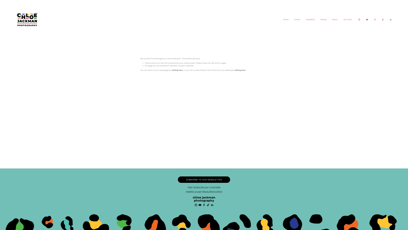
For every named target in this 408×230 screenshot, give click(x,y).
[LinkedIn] (391, 20)
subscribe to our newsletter (204, 179)
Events (297, 20)
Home (286, 20)
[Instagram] (359, 20)
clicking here (177, 70)
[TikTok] (383, 20)
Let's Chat (347, 20)
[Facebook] (375, 20)
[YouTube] (367, 20)
